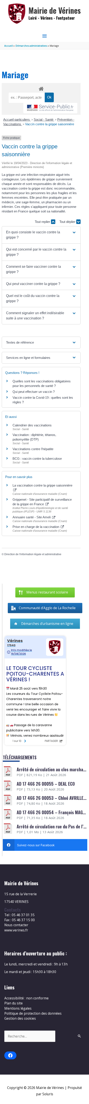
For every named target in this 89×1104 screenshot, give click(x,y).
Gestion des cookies (20, 1018)
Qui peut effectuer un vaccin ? (34, 391)
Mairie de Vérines (55, 10)
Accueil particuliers (17, 119)
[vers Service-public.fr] (50, 108)
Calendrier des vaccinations (32, 425)
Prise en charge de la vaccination (36, 527)
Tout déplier (67, 222)
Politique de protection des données (33, 1013)
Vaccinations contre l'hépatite (33, 449)
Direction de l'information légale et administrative (32, 554)
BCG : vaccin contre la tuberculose (37, 458)
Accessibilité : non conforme (26, 998)
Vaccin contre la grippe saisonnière (49, 124)
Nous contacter (16, 925)
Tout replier (43, 222)
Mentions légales (18, 1008)
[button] (41, 234)
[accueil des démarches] (41, 88)
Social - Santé (44, 119)
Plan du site (13, 1003)
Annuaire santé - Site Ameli (32, 517)
